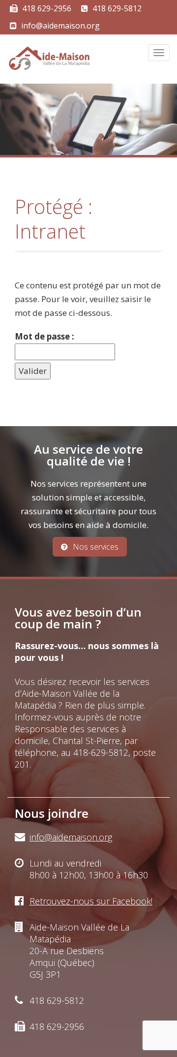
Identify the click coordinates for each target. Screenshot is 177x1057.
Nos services (95, 546)
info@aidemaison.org (60, 25)
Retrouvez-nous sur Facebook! (91, 901)
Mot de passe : (44, 336)
